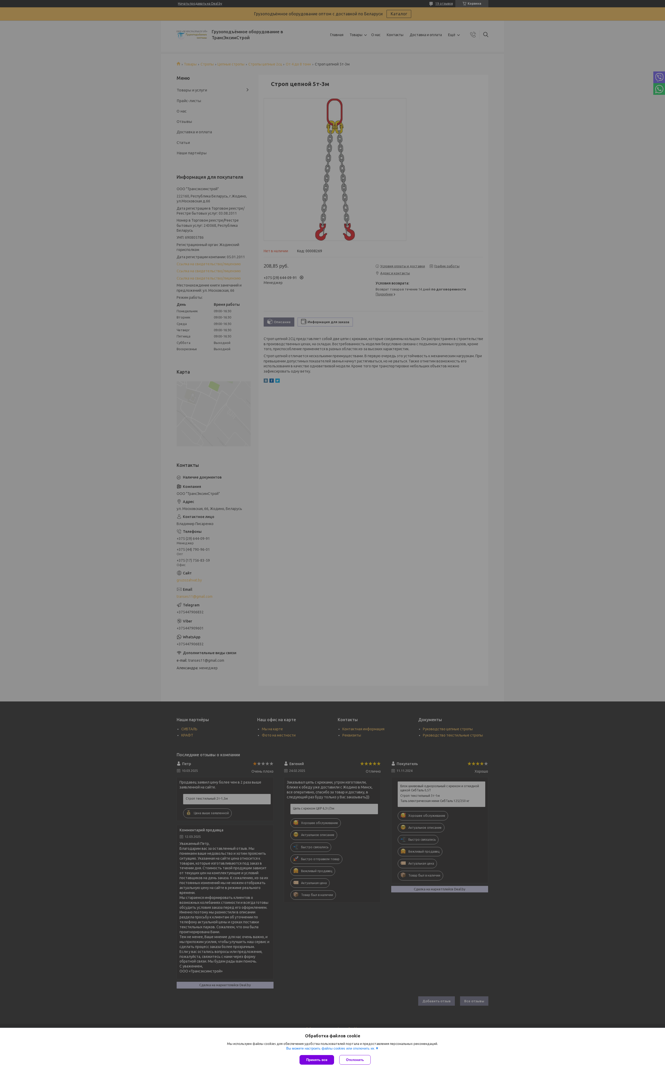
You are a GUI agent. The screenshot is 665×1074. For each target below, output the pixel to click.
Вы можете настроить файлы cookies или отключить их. (330, 1048)
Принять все (316, 1060)
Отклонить (355, 1060)
